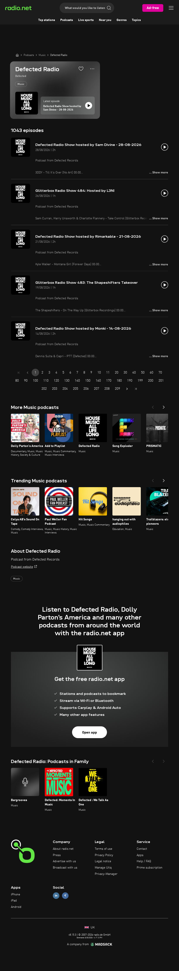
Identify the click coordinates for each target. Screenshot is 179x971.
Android (16, 907)
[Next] (163, 406)
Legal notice (103, 861)
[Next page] (127, 388)
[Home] (17, 55)
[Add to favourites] (80, 68)
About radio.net (63, 848)
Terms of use (103, 848)
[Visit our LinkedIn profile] (56, 895)
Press (57, 855)
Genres (122, 20)
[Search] (109, 7)
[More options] (92, 68)
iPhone (15, 894)
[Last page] (135, 388)
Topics (136, 20)
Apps (140, 855)
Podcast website (22, 566)
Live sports (86, 20)
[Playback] (88, 105)
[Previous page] (27, 372)
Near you (105, 20)
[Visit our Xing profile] (65, 895)
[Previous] (152, 406)
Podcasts (66, 20)
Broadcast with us (65, 867)
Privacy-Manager (106, 874)
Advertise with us (64, 861)
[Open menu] (171, 7)
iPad (14, 900)
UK (92, 927)
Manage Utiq (103, 867)
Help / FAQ (144, 861)
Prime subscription (149, 867)
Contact (142, 848)
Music (20, 84)
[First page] (18, 372)
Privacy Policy (104, 855)
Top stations (46, 20)
